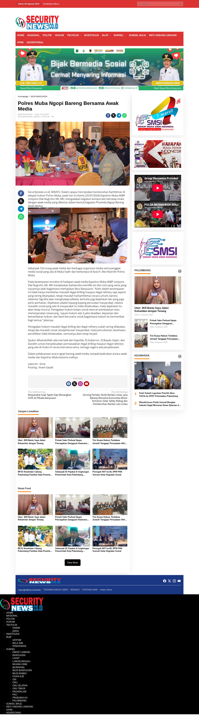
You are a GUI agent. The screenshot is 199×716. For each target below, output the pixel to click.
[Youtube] (86, 383)
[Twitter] (74, 383)
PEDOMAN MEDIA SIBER (56, 590)
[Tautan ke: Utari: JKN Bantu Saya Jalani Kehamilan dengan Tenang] (157, 290)
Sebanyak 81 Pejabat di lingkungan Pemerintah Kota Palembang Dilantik (72, 473)
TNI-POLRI (45, 116)
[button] (180, 4)
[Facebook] (68, 383)
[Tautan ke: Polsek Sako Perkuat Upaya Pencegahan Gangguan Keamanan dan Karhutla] (141, 325)
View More (72, 562)
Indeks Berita (106, 590)
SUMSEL (36, 116)
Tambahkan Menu (51, 3)
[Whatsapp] (124, 115)
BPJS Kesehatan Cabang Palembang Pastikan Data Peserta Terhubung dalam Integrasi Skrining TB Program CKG (35, 473)
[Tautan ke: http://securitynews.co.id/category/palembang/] (180, 271)
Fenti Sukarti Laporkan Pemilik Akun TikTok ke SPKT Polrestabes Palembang (158, 394)
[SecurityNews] (37, 22)
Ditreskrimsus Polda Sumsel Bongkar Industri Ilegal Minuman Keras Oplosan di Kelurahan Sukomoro (159, 404)
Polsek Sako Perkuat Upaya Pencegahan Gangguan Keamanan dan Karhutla (71, 442)
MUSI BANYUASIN (25, 116)
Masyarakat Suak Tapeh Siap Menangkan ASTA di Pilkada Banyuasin (49, 394)
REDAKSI (75, 590)
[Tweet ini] (113, 115)
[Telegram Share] (119, 115)
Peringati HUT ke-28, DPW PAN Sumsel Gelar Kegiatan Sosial (107, 473)
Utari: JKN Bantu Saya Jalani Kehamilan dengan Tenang (31, 441)
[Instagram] (80, 383)
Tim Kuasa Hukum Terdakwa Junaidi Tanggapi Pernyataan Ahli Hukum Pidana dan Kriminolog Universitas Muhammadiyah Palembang (109, 442)
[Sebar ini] (108, 115)
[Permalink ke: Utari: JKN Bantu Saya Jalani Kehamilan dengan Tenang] (35, 427)
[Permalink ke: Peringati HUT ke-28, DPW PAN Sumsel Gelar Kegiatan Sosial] (110, 459)
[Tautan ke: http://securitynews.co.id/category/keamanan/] (180, 356)
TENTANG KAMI (89, 590)
